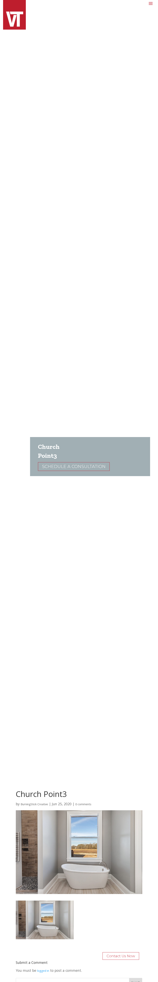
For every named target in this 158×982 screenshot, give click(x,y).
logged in (43, 971)
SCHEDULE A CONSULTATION (74, 466)
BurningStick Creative (34, 804)
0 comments (83, 804)
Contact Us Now (121, 956)
